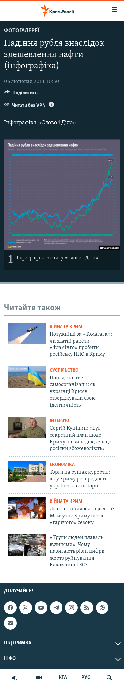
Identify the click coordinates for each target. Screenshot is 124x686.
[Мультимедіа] (39, 677)
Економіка (62, 464)
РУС (85, 677)
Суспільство (64, 370)
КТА (63, 677)
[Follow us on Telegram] (56, 607)
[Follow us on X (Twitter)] (25, 607)
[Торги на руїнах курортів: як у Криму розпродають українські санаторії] (27, 471)
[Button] (21, 94)
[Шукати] (109, 677)
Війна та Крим (66, 326)
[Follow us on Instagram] (71, 607)
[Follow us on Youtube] (41, 607)
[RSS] (86, 607)
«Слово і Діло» (81, 258)
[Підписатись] (10, 623)
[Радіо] (14, 677)
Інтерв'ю (59, 421)
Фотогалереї (21, 31)
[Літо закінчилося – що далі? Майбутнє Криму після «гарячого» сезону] (27, 508)
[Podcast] (102, 607)
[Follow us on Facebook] (10, 607)
